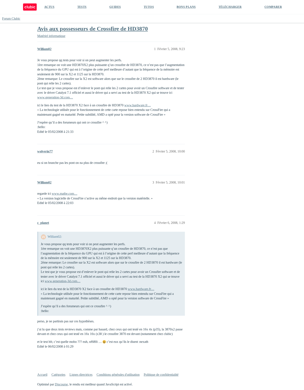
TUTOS (149, 6)
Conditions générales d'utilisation (118, 374)
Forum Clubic (11, 18)
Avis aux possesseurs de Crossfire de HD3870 (92, 28)
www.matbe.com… (64, 193)
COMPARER (273, 6)
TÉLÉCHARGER (230, 6)
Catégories (58, 374)
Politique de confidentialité (161, 374)
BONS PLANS (186, 6)
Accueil (42, 374)
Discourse (61, 384)
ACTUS (49, 6)
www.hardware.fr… (137, 105)
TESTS (82, 6)
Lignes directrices (80, 374)
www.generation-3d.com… (55, 97)
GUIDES (115, 6)
